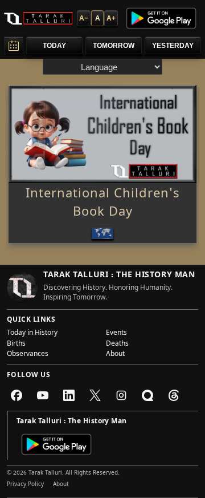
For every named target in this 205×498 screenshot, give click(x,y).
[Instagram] (121, 395)
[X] (95, 395)
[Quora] (147, 395)
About (115, 355)
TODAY (54, 46)
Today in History (32, 334)
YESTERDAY (173, 46)
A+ (111, 18)
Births (16, 345)
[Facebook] (16, 395)
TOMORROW (113, 46)
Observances (27, 355)
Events (116, 334)
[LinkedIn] (69, 395)
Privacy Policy (25, 484)
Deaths (117, 345)
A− (83, 18)
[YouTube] (42, 395)
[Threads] (173, 395)
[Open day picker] (13, 45)
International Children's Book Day (103, 204)
